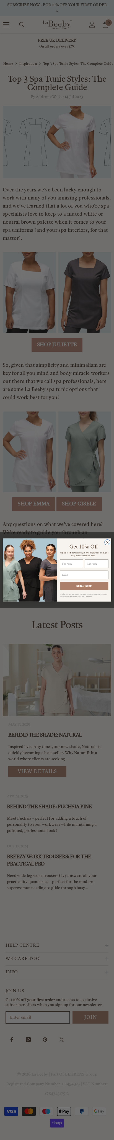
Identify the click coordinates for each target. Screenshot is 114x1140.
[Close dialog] (107, 542)
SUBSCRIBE (84, 586)
